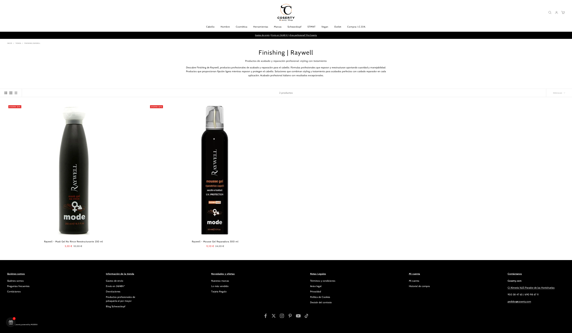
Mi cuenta (414, 280)
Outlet (337, 26)
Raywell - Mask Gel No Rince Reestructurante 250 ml (73, 241)
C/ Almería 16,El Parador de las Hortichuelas (531, 287)
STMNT (311, 26)
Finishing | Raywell (32, 43)
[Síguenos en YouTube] (298, 315)
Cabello (210, 26)
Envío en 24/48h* (115, 286)
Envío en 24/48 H (279, 35)
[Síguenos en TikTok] (306, 315)
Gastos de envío (262, 35)
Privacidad (315, 291)
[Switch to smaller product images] (11, 93)
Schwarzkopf (294, 26)
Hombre (225, 26)
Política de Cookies (320, 297)
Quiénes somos (15, 280)
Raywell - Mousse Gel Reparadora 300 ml (215, 241)
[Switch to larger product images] (5, 93)
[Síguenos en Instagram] (282, 315)
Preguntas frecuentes (18, 286)
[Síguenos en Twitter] (273, 315)
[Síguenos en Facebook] (265, 315)
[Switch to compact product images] (16, 93)
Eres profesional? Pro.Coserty (303, 35)
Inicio (9, 43)
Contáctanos (14, 291)
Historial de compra (419, 286)
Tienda (18, 43)
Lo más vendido (220, 286)
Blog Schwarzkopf (115, 306)
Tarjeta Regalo (219, 291)
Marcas (278, 26)
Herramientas (260, 26)
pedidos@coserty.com (519, 301)
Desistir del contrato (321, 302)
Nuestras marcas (220, 280)
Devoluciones (113, 291)
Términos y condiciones (322, 280)
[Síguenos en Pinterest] (290, 315)
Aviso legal (316, 286)
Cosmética (241, 26)
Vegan (324, 26)
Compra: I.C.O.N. (356, 26)
